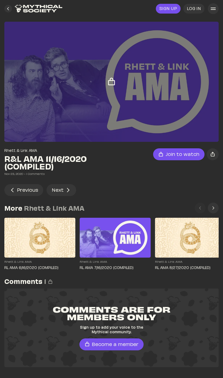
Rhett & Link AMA (20, 150)
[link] (38, 8)
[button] (8, 8)
